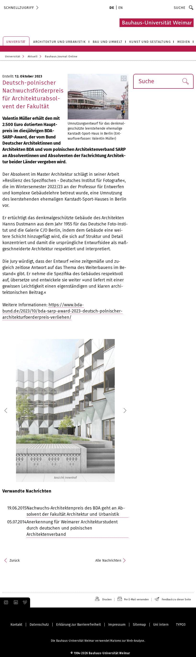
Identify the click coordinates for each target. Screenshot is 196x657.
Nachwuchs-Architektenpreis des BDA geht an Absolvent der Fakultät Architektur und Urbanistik (76, 511)
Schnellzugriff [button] (19, 7)
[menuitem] (111, 8)
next (113, 410)
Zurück (15, 560)
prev (18, 410)
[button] (185, 81)
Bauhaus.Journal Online (61, 56)
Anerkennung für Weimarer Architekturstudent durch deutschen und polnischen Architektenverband (72, 528)
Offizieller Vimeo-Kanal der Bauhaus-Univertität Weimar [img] (25, 602)
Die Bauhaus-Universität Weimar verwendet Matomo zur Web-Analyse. (98, 640)
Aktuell (33, 56)
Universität (12, 56)
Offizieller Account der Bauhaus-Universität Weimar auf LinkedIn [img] (15, 602)
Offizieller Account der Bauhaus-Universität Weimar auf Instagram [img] (5, 602)
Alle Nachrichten (108, 560)
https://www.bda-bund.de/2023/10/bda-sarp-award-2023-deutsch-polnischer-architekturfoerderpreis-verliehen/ (62, 311)
